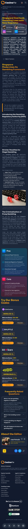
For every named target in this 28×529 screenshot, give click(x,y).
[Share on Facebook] (16, 450)
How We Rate (4, 482)
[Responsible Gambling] (23, 526)
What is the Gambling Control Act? (12, 415)
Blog (7, 11)
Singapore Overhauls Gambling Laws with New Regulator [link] (12, 14)
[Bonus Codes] (9, 526)
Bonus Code (20, 322)
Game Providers (4, 488)
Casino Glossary (4, 494)
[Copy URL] (23, 450)
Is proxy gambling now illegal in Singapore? (12, 421)
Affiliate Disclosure (19, 480)
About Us (3, 475)
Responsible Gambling (20, 482)
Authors (2, 479)
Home (3, 11)
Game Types (4, 490)
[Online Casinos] (5, 526)
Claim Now (8, 322)
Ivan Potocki (15, 440)
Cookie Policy (18, 479)
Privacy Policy (18, 477)
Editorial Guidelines (5, 480)
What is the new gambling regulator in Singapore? (11, 399)
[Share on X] (19, 450)
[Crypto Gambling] (14, 526)
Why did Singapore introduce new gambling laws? (13, 427)
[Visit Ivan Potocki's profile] (6, 441)
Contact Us (3, 477)
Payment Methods (5, 496)
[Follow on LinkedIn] (24, 439)
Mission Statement (6, 466)
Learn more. (5, 8)
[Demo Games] (19, 526)
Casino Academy (4, 492)
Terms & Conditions (19, 475)
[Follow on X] (22, 439)
